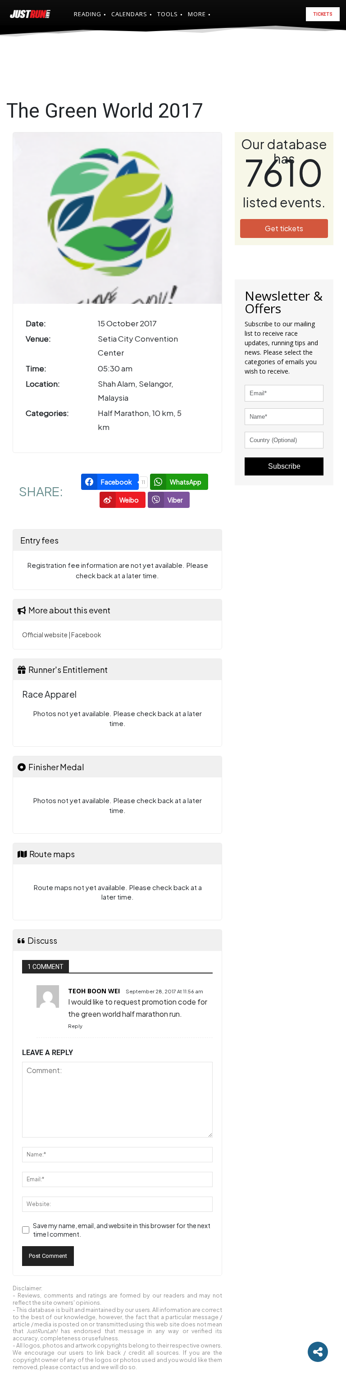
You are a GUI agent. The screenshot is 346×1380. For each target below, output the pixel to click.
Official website (45, 635)
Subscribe (284, 466)
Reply (75, 1026)
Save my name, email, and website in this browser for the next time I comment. (121, 1229)
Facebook (86, 635)
